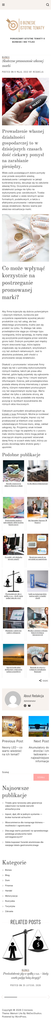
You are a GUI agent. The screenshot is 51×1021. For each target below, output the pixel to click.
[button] (2, 997)
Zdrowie (9, 911)
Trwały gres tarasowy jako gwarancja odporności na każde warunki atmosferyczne (23, 805)
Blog (7, 875)
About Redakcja (34, 695)
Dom (7, 880)
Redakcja (38, 71)
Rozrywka (10, 901)
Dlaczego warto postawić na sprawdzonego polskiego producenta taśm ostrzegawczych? (26, 833)
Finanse (9, 885)
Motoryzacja (11, 896)
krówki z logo (9, 414)
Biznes (6, 56)
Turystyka (10, 906)
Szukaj (5, 772)
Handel (8, 890)
